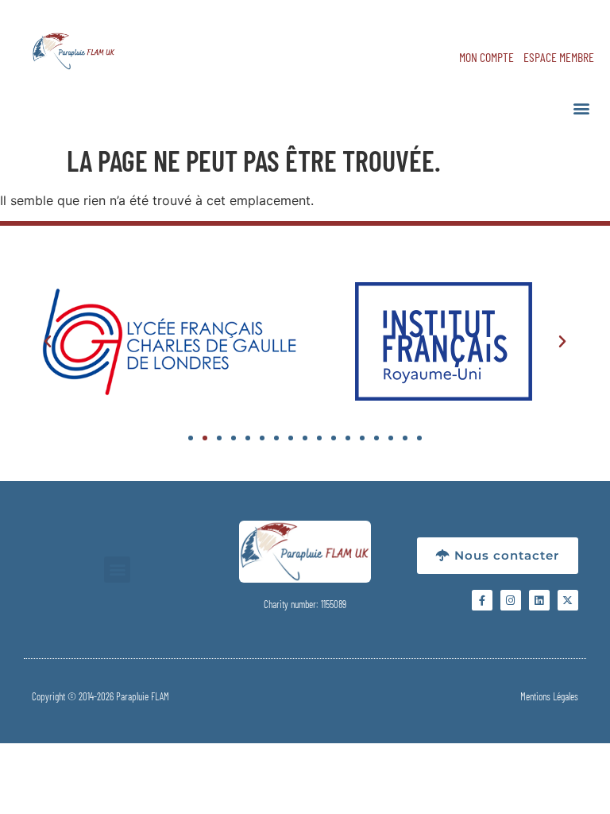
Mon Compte (486, 56)
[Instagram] (510, 600)
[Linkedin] (539, 600)
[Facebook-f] (482, 600)
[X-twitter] (568, 600)
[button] (581, 108)
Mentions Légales (549, 696)
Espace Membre (558, 56)
